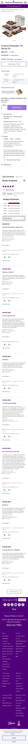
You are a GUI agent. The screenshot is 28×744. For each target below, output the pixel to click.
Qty (4, 104)
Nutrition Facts (6, 683)
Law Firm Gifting (20, 715)
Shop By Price (5, 664)
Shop (3, 633)
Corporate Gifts (7, 695)
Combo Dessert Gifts (7, 646)
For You (18, 633)
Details (14, 741)
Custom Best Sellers (12, 9)
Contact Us (19, 686)
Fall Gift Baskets (6, 659)
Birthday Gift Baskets (7, 648)
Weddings (5, 661)
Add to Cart (17, 107)
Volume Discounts (7, 703)
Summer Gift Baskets (7, 651)
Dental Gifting (19, 713)
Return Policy (19, 648)
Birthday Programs (20, 700)
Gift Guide (18, 698)
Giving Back (19, 678)
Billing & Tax (19, 651)
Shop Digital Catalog (21, 641)
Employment (19, 683)
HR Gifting (18, 710)
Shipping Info (19, 643)
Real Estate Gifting (21, 708)
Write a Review (10, 190)
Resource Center (21, 695)
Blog (14, 609)
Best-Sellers (5, 636)
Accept (14, 738)
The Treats (5, 673)
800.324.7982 (14, 625)
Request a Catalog (20, 646)
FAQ (17, 653)
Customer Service (20, 636)
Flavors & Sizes (6, 676)
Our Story (18, 676)
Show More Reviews (14, 591)
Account (18, 638)
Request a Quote (6, 705)
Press (17, 681)
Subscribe (22, 599)
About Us (18, 673)
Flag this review (6, 260)
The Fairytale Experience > (14, 6)
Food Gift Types (6, 643)
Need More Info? (14, 616)
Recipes (4, 686)
